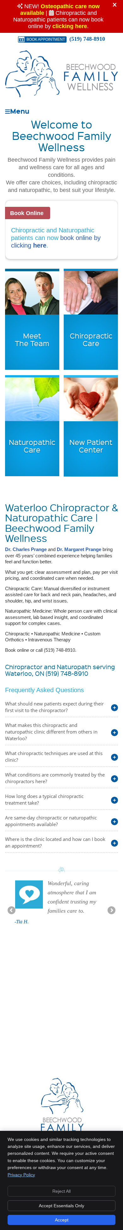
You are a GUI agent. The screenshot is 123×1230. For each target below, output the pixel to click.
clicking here (69, 26)
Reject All (61, 1191)
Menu (19, 110)
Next (111, 910)
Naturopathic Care (32, 445)
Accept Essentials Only (61, 1205)
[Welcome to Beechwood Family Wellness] (61, 95)
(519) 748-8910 (87, 39)
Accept (61, 1219)
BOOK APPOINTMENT (45, 39)
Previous (12, 910)
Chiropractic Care (91, 339)
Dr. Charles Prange (26, 549)
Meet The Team (32, 339)
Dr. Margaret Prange (79, 549)
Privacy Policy (21, 1174)
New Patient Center (90, 445)
